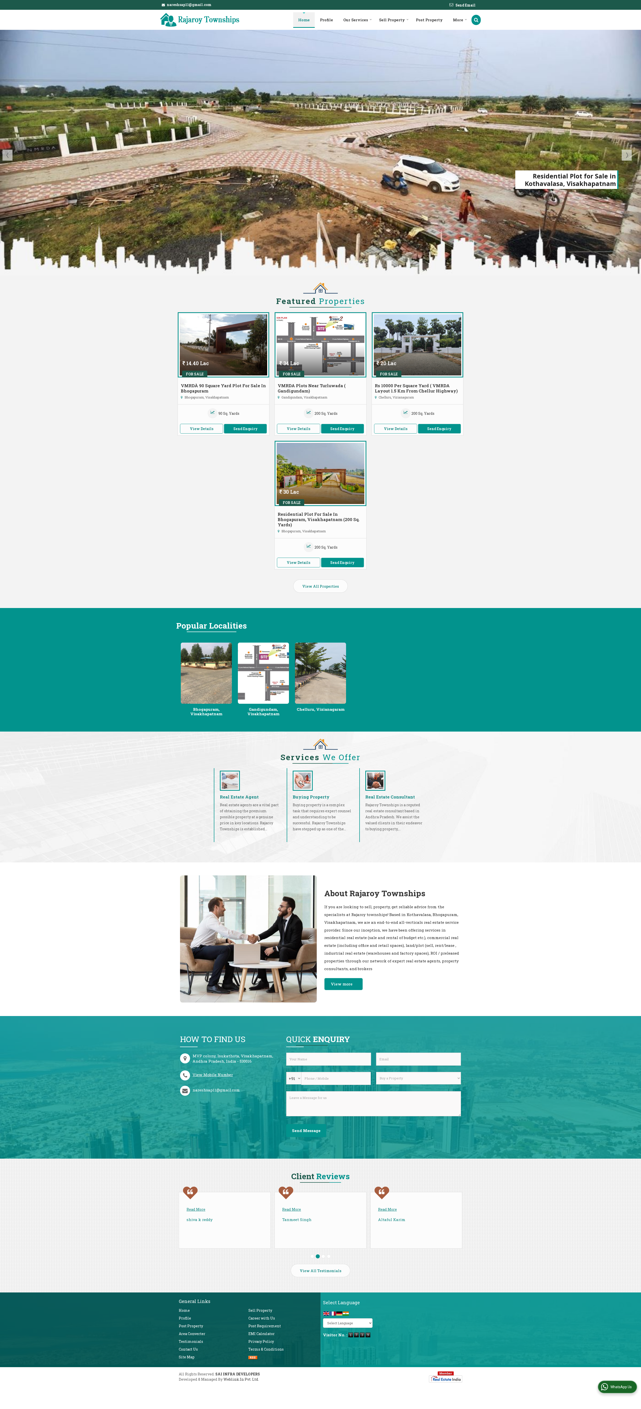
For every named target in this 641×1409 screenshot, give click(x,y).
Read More (196, 1209)
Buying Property (311, 797)
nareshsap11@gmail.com (189, 4)
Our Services (355, 19)
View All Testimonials (320, 1270)
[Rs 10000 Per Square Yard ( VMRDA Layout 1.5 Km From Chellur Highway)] (417, 344)
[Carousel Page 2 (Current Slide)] (318, 1256)
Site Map (187, 1357)
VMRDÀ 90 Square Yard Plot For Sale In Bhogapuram (223, 388)
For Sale (195, 374)
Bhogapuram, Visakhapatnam (206, 711)
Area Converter (192, 1333)
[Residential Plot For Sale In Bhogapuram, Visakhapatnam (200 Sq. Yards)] (320, 473)
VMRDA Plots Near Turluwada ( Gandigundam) (312, 388)
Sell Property (392, 19)
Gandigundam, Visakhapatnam (263, 711)
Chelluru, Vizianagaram (321, 709)
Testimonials (191, 1341)
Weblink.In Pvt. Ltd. (241, 1379)
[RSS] (252, 1357)
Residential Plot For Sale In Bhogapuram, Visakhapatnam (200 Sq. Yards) (319, 519)
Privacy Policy (261, 1341)
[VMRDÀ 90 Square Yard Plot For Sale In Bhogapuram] (223, 344)
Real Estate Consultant (390, 797)
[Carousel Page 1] (312, 1256)
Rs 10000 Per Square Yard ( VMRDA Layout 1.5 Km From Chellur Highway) (416, 388)
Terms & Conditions (266, 1349)
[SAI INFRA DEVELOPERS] (199, 20)
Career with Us (261, 1318)
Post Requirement (264, 1326)
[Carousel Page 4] (329, 1256)
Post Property (429, 19)
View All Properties (320, 586)
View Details (201, 428)
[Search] (476, 20)
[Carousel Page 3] (323, 1256)
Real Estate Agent (239, 797)
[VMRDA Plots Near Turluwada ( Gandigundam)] (320, 344)
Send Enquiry (245, 428)
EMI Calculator (261, 1333)
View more (342, 983)
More (458, 19)
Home (304, 19)
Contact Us (188, 1349)
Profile (326, 19)
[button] (213, 1074)
